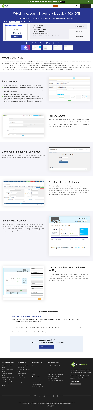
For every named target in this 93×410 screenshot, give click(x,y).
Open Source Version (27, 22)
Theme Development (37, 384)
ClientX (34, 367)
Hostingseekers (67, 403)
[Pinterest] (58, 396)
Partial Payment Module (7, 381)
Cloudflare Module (21, 373)
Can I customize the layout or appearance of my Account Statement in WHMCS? (35, 327)
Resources (39, 5)
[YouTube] (44, 396)
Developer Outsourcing (37, 386)
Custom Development (31, 5)
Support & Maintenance (47, 5)
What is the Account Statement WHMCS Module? (26, 316)
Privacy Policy (48, 406)
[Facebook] (48, 396)
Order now (16, 36)
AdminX (34, 374)
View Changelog (59, 43)
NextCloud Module (21, 375)
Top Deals (55, 5)
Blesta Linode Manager (53, 378)
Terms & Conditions (39, 406)
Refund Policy (55, 406)
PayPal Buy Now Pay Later (8, 377)
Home (15, 5)
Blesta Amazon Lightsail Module (55, 380)
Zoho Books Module (6, 379)
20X (33, 372)
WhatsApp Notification (22, 382)
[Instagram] (53, 396)
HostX (33, 365)
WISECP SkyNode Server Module (55, 374)
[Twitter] (35, 396)
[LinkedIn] (39, 396)
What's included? (79, 26)
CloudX (34, 370)
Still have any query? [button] (46, 347)
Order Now (62, 1)
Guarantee (79, 31)
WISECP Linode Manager (53, 367)
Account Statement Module (23, 380)
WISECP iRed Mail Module (54, 376)
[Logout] (78, 6)
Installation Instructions (35, 43)
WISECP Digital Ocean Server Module (56, 372)
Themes (24, 5)
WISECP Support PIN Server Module (56, 370)
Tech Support (79, 36)
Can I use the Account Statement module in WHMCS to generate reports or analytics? (37, 332)
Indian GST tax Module (22, 377)
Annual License (14, 22)
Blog (48, 43)
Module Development (37, 382)
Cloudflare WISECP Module (54, 365)
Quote (86, 5)
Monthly (6, 22)
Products (19, 5)
